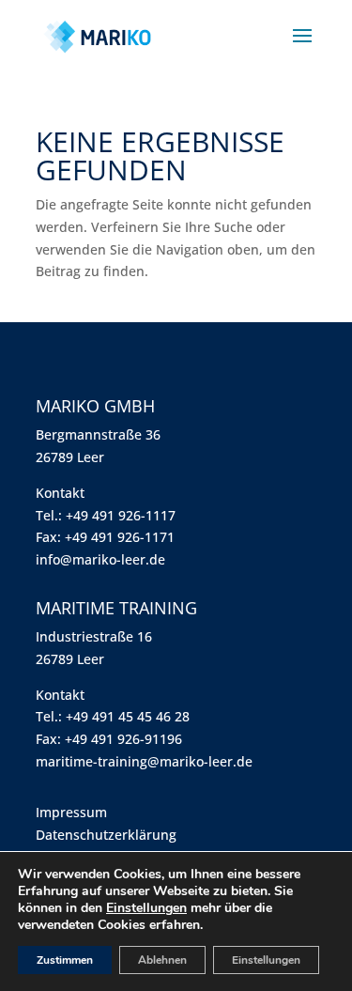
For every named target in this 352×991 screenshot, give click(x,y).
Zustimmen (65, 960)
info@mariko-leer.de (100, 559)
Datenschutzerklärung (106, 835)
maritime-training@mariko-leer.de (144, 761)
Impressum (71, 812)
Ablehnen (162, 960)
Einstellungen (146, 908)
